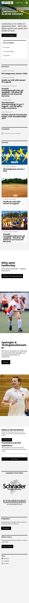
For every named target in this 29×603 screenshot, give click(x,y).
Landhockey (19, 3)
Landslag (14, 86)
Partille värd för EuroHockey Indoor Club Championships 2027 (14, 116)
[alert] (14, 133)
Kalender (7, 55)
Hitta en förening (9, 51)
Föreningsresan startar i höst (14, 73)
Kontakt (7, 47)
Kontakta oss (6, 528)
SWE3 (12, 71)
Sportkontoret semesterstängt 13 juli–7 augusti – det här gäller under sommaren (13, 105)
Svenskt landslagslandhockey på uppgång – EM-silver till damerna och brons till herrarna (12, 92)
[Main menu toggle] (26, 2)
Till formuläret (7, 439)
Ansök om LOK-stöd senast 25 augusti (13, 81)
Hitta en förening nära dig (12, 276)
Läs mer (6, 362)
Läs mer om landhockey (9, 35)
